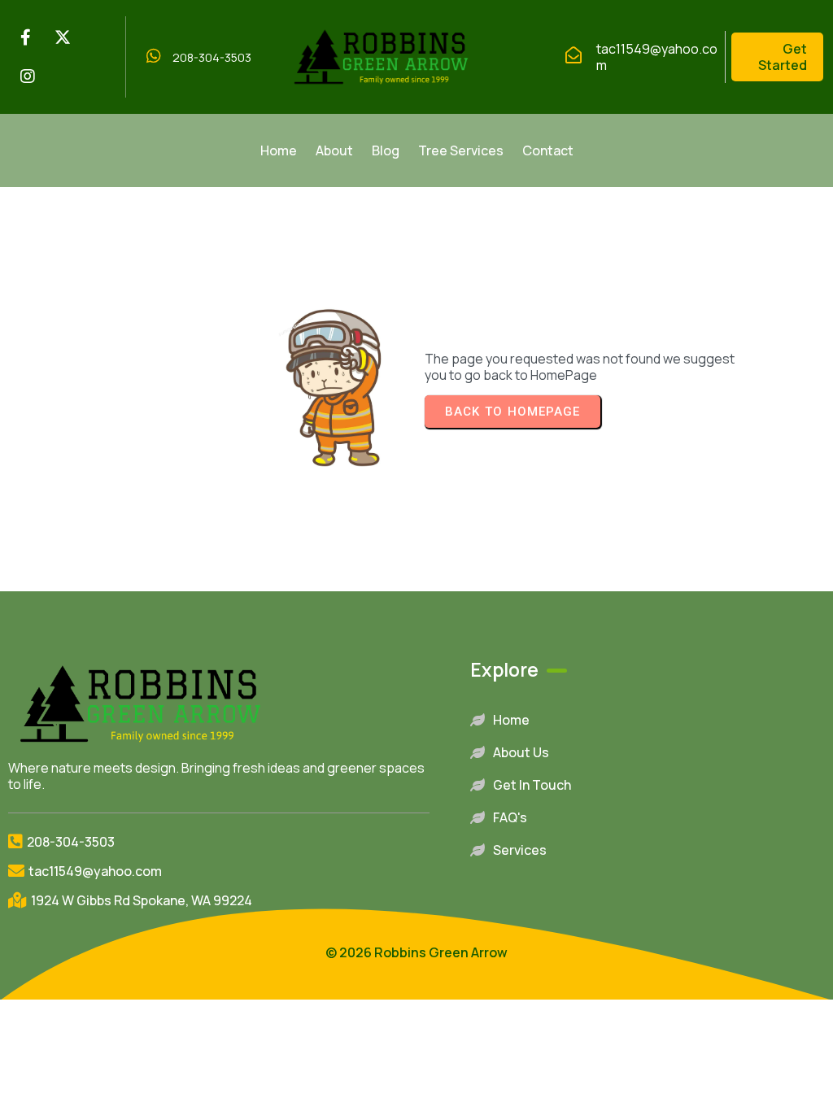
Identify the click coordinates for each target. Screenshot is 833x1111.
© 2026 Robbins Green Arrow (416, 952)
